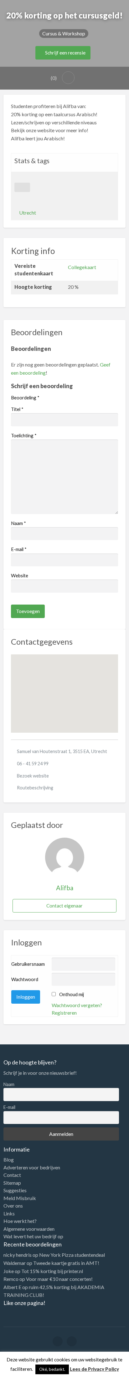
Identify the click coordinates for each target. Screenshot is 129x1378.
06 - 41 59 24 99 (33, 763)
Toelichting (24, 435)
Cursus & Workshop (63, 33)
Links (9, 1213)
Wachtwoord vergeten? (77, 1005)
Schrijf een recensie (64, 52)
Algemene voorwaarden (28, 1228)
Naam (18, 523)
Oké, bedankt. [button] (52, 1369)
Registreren (64, 1013)
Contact (12, 1175)
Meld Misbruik (19, 1198)
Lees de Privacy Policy (94, 1369)
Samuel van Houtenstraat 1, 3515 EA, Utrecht (62, 751)
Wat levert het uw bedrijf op (33, 1236)
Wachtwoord (24, 979)
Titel (17, 409)
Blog (8, 1159)
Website (19, 575)
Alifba (64, 888)
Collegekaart (82, 267)
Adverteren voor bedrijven (31, 1167)
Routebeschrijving (35, 787)
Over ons (13, 1205)
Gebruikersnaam (28, 964)
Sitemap (12, 1182)
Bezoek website (33, 775)
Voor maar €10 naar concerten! (59, 1279)
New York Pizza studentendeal (72, 1255)
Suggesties (15, 1190)
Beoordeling (25, 397)
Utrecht (27, 213)
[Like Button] (22, 187)
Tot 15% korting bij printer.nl (52, 1271)
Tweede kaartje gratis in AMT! (66, 1263)
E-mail (19, 549)
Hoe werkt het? (20, 1221)
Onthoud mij (71, 994)
